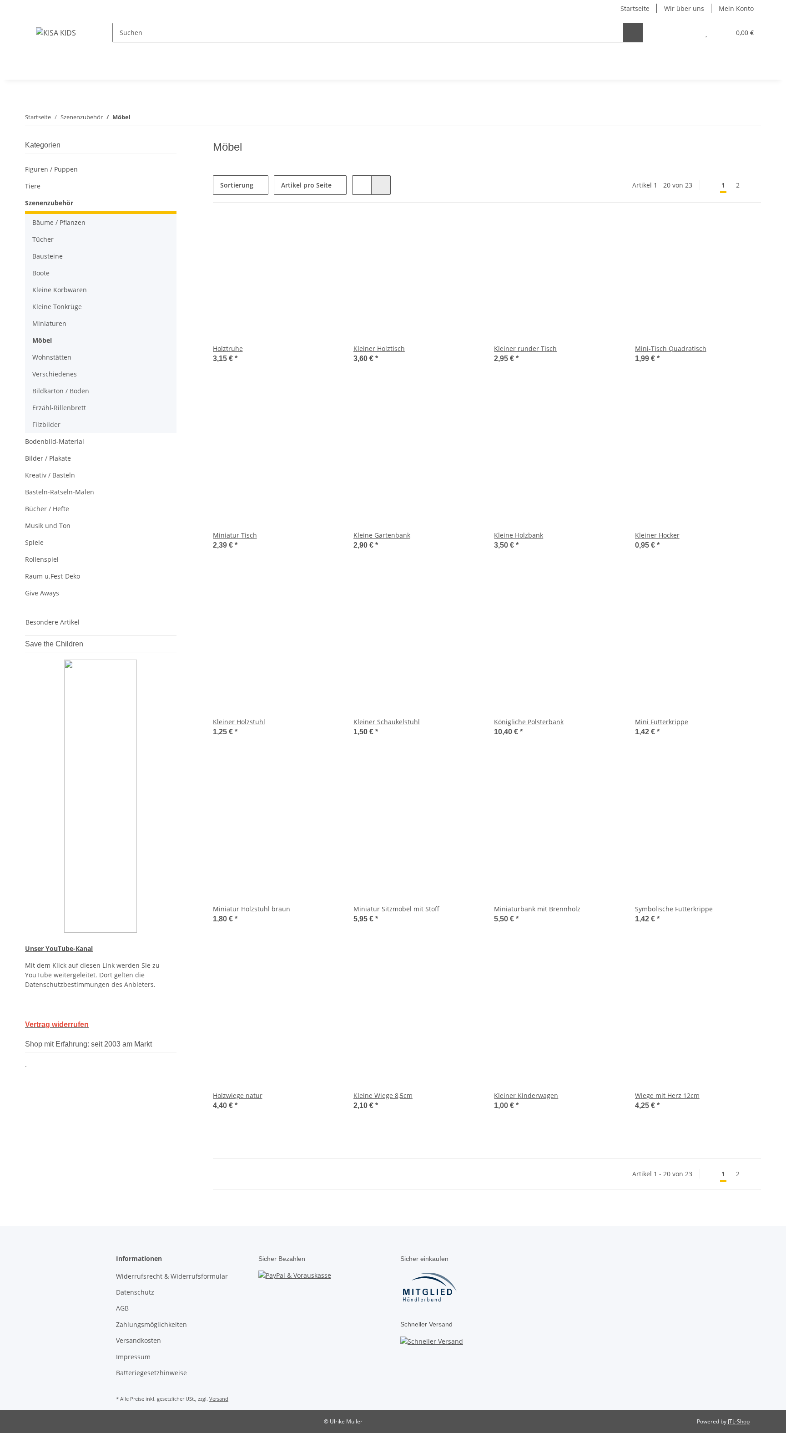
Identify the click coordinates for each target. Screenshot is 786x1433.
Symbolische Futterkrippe (674, 909)
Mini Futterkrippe (661, 721)
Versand (218, 1398)
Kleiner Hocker (657, 535)
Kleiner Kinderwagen (526, 1095)
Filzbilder (46, 424)
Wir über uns (684, 8)
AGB (122, 1308)
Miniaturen (49, 323)
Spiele (34, 542)
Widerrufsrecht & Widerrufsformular (172, 1276)
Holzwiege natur (237, 1095)
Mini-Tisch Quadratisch (670, 348)
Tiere (32, 186)
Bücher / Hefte (47, 508)
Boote (41, 273)
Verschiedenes (54, 374)
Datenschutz (135, 1292)
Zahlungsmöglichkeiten (151, 1324)
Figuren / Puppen (51, 169)
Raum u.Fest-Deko (52, 576)
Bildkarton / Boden (60, 390)
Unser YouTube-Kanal (59, 948)
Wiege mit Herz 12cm (667, 1095)
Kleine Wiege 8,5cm (383, 1095)
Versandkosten (138, 1340)
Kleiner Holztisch (379, 348)
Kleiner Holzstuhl (239, 721)
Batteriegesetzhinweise (151, 1372)
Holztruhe (228, 348)
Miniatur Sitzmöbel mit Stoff (396, 909)
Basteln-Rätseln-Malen (59, 492)
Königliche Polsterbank (529, 721)
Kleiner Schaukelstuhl (386, 721)
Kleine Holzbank (518, 535)
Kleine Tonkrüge (57, 306)
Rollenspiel (42, 559)
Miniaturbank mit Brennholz (537, 909)
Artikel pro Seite (306, 185)
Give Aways (42, 593)
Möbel (42, 340)
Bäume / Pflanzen (59, 222)
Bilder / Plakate (48, 458)
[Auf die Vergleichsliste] (300, 233)
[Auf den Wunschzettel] (323, 233)
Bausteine (47, 256)
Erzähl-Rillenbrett (59, 407)
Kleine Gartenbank (381, 535)
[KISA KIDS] (56, 32)
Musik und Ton (48, 525)
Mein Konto (736, 8)
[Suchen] (633, 32)
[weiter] (753, 185)
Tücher (43, 239)
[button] (688, 32)
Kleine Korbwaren (59, 289)
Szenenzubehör (49, 202)
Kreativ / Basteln (50, 475)
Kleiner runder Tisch (525, 348)
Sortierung (236, 185)
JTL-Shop (739, 1421)
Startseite (635, 8)
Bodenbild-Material (54, 441)
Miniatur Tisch (235, 535)
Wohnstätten (51, 357)
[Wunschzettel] (706, 32)
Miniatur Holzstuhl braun (251, 909)
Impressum (133, 1356)
